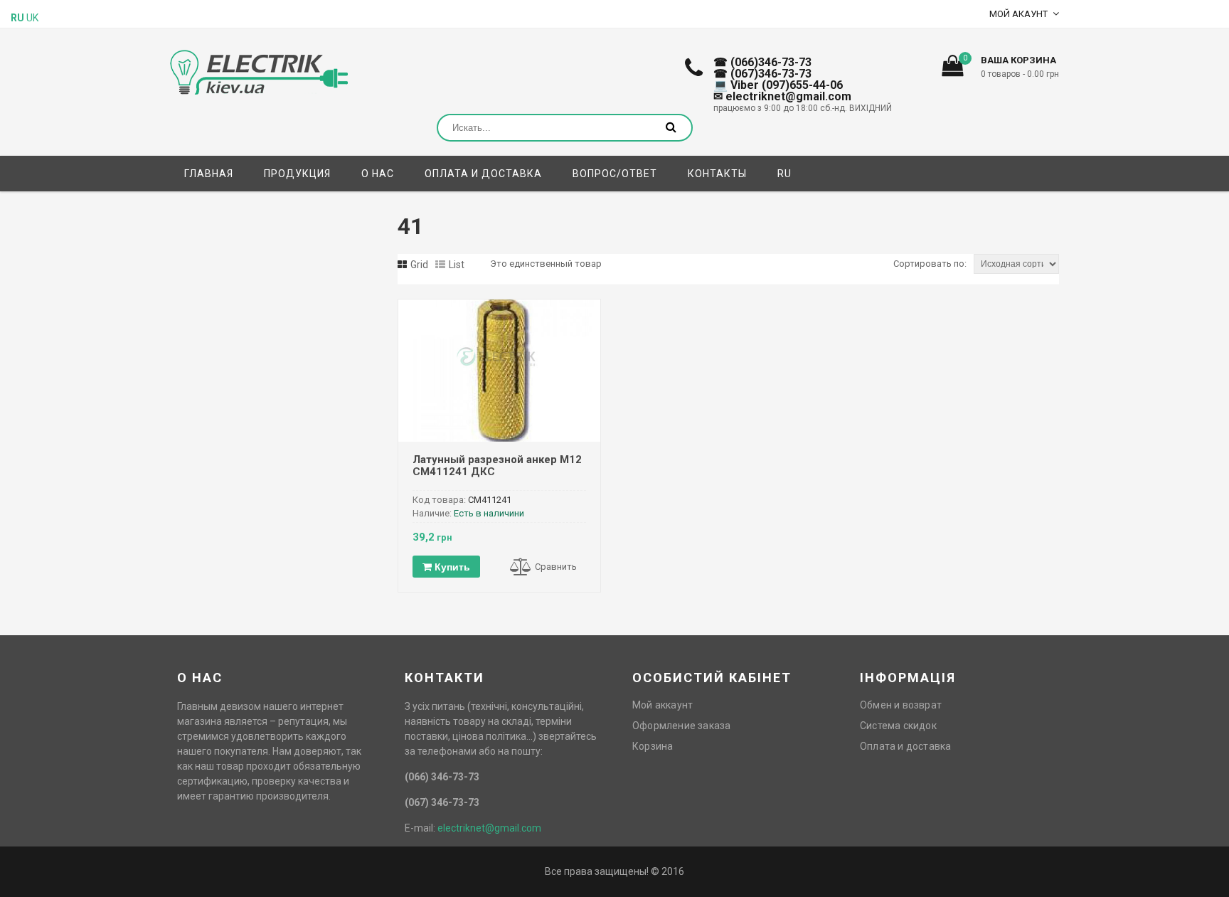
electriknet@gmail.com (489, 828)
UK (32, 17)
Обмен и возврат (901, 705)
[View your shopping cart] (952, 69)
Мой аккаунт (662, 705)
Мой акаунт (1018, 14)
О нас (377, 173)
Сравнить (556, 566)
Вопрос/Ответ (615, 173)
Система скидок (898, 725)
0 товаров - (1020, 74)
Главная (208, 173)
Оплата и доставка (483, 173)
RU (784, 173)
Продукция (297, 173)
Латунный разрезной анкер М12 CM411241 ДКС (497, 465)
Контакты (717, 173)
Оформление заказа (681, 725)
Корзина (652, 746)
